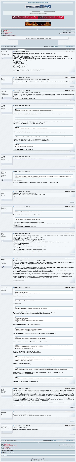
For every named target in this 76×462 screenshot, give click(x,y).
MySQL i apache (6, 30)
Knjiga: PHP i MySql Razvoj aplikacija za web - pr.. (10, 445)
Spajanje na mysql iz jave (7, 444)
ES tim (47, 458)
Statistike (46, 2)
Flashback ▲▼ (41, 13)
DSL (13, 452)
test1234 (11, 452)
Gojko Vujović (38, 458)
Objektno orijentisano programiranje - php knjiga (10, 446)
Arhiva (41, 459)
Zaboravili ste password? (35, 13)
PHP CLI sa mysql (6, 447)
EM (43, 459)
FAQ (32, 2)
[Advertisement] (38, 42)
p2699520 (8, 452)
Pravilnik (35, 2)
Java (3, 46)
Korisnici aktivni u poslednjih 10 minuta (7, 450)
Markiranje (67, 49)
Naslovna (30, 2)
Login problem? (45, 13)
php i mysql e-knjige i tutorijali (7, 448)
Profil (2, 58)
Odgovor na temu (72, 100)
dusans (16, 218)
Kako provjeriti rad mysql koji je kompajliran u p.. (10, 35)
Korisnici (43, 2)
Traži (25, 49)
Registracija (30, 13)
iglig (15, 291)
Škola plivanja (40, 460)
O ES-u (38, 2)
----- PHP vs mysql (6, 33)
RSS (74, 49)
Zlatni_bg (16, 337)
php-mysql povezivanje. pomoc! (8, 32)
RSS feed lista (38, 459)
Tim (40, 2)
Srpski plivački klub (35, 460)
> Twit (56, 46)
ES (44, 459)
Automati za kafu (30, 460)
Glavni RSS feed (33, 459)
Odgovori (71, 46)
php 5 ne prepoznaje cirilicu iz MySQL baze (9, 34)
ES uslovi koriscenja (30, 458)
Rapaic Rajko (17, 127)
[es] (1, 46)
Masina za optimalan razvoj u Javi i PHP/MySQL (11, 46)
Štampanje (71, 49)
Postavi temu (67, 46)
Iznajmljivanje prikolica (45, 460)
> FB (54, 46)
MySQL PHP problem (6, 443)
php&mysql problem (6, 31)
